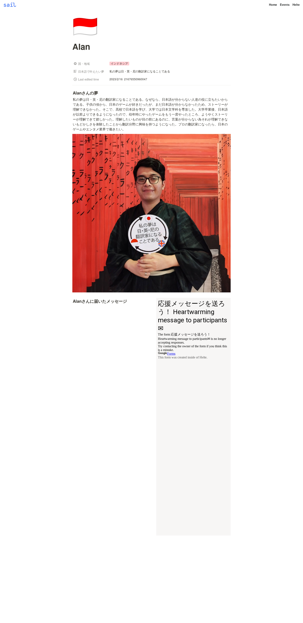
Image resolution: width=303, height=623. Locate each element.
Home (273, 4)
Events (285, 4)
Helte (296, 4)
